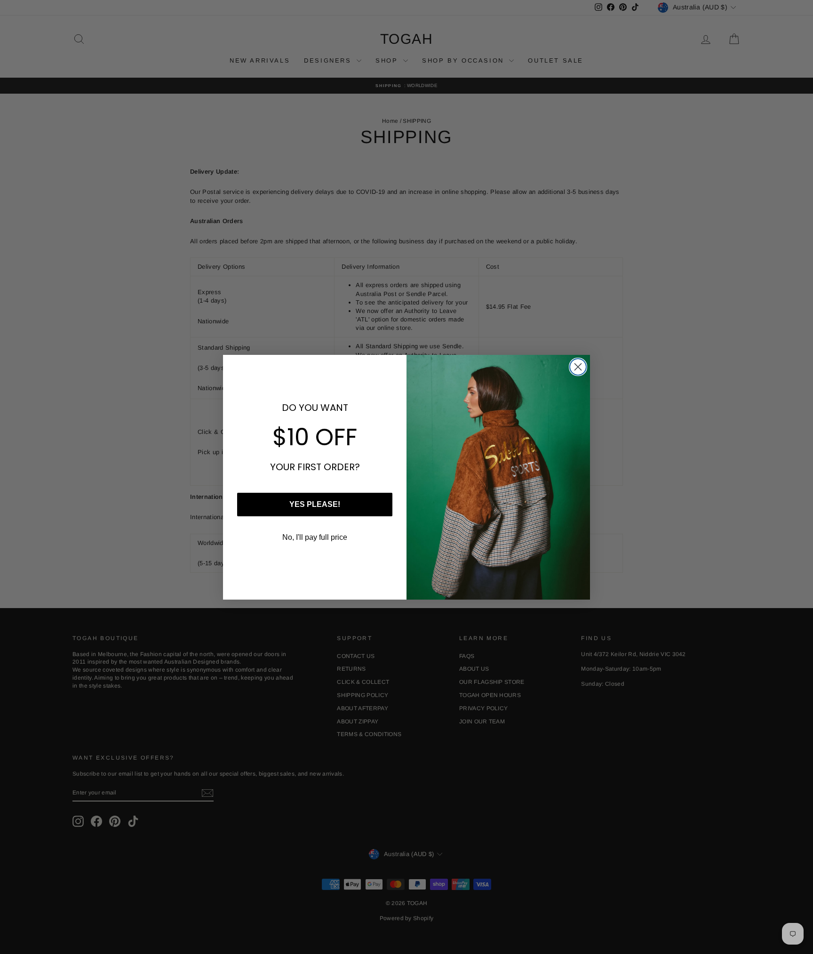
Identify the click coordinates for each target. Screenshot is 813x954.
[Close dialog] (578, 367)
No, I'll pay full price (314, 537)
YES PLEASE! (314, 504)
